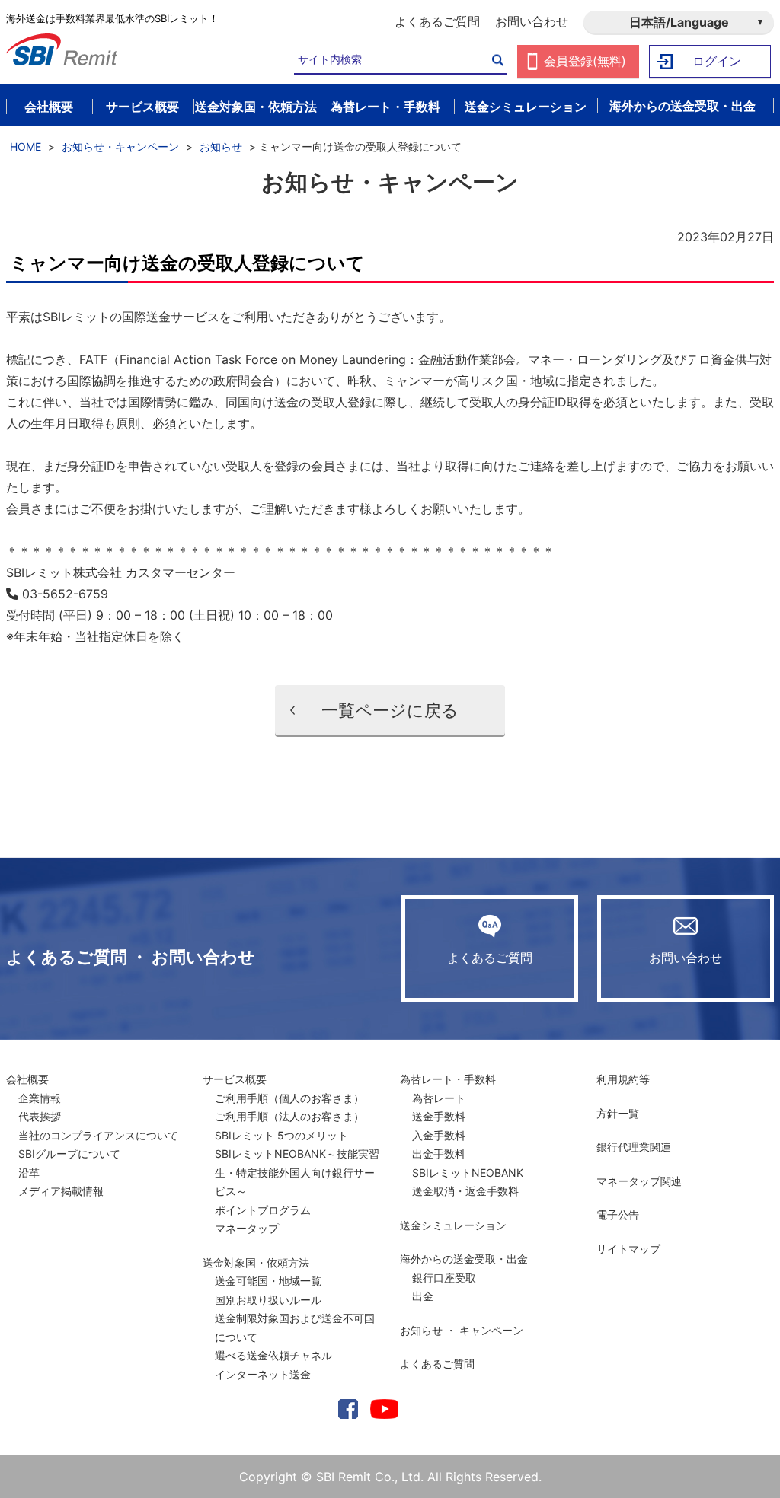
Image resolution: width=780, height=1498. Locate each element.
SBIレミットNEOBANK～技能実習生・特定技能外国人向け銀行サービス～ (297, 1172)
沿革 (29, 1172)
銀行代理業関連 (633, 1146)
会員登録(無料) (585, 61)
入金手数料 (438, 1135)
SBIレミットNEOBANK (467, 1172)
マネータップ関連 (639, 1180)
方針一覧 (617, 1113)
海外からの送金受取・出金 (464, 1258)
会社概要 (27, 1079)
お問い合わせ (531, 21)
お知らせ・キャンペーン (120, 146)
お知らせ (221, 146)
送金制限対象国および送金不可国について (295, 1327)
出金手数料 (438, 1153)
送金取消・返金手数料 (465, 1190)
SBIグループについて (69, 1153)
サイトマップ (628, 1248)
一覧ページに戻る (390, 710)
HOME (25, 146)
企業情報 (39, 1098)
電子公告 (617, 1214)
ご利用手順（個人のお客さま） (289, 1098)
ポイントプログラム (263, 1209)
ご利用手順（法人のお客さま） (289, 1116)
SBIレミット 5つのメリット (281, 1135)
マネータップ (247, 1228)
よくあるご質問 (437, 21)
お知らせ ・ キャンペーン (461, 1330)
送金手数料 (438, 1116)
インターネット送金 (263, 1374)
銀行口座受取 (444, 1277)
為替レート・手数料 (448, 1079)
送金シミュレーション (453, 1225)
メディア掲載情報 (61, 1190)
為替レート (438, 1098)
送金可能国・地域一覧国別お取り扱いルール (268, 1290)
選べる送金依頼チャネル (273, 1355)
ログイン (716, 61)
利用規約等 (623, 1079)
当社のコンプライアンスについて (98, 1135)
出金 (422, 1295)
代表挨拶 (39, 1116)
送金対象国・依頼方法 (256, 1262)
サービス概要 (235, 1079)
